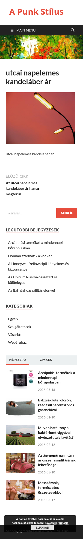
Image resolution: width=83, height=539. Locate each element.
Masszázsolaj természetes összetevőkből (50, 487)
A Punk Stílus (36, 11)
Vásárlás (14, 334)
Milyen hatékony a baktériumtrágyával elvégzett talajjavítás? (56, 432)
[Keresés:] (41, 213)
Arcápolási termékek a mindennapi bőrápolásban (56, 377)
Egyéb (13, 319)
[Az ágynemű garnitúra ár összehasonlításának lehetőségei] (20, 455)
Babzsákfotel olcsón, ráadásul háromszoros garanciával (56, 405)
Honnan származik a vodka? (30, 256)
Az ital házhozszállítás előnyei (31, 290)
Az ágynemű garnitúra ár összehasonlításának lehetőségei (57, 460)
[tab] (17, 360)
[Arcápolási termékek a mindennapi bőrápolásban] (20, 373)
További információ (56, 523)
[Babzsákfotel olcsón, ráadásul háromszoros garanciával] (20, 400)
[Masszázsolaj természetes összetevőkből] (20, 483)
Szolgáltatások (19, 326)
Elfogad (42, 527)
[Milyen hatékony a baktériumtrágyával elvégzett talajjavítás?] (20, 428)
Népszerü (17, 360)
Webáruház (17, 342)
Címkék (46, 360)
